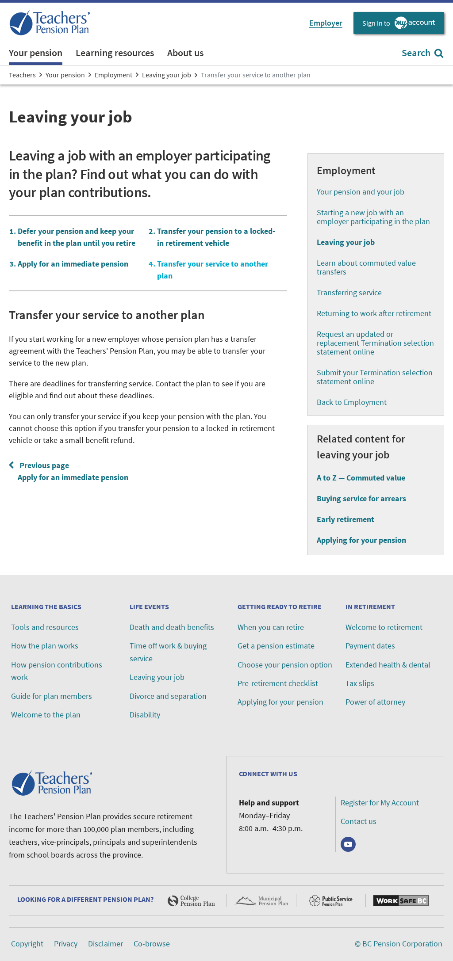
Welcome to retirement (384, 627)
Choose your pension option (285, 665)
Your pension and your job (360, 192)
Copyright (27, 943)
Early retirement (345, 519)
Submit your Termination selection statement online (375, 376)
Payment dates (370, 646)
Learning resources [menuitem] (115, 52)
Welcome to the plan (46, 714)
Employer (325, 23)
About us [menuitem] (185, 52)
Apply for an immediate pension (73, 264)
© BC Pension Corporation (398, 943)
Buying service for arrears (361, 498)
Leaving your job (157, 677)
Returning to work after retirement (374, 313)
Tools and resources (45, 627)
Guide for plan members (51, 696)
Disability (145, 714)
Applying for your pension (361, 540)
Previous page (71, 471)
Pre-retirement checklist (278, 683)
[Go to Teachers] (51, 23)
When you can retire (271, 627)
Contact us (358, 821)
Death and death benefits (172, 627)
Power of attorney (375, 702)
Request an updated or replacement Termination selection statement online (375, 343)
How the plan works (44, 646)
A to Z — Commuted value (361, 478)
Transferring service (349, 292)
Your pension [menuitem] (35, 52)
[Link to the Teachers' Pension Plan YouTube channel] (348, 844)
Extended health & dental (388, 665)
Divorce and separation (168, 696)
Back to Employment (352, 402)
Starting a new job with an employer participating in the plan (373, 216)
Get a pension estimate (276, 646)
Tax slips (360, 683)
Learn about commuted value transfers (366, 267)
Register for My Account (380, 802)
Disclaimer (105, 943)
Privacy (65, 943)
